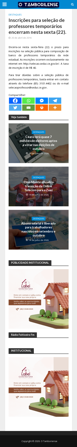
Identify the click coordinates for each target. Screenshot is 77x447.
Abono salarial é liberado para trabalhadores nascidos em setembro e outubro (38, 229)
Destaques (15, 14)
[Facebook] (15, 101)
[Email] (28, 107)
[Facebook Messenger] (41, 101)
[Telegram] (55, 101)
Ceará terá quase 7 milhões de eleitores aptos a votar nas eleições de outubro (38, 143)
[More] (55, 107)
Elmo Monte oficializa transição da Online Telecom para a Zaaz (39, 186)
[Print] (41, 107)
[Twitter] (15, 107)
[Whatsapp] (28, 101)
